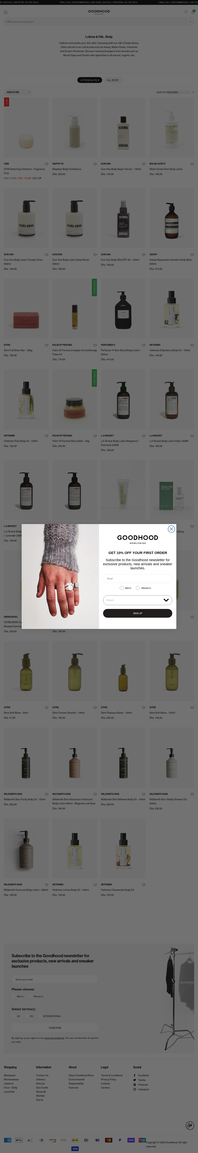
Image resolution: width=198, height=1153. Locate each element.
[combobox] (134, 600)
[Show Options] (166, 600)
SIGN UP (137, 613)
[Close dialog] (171, 529)
